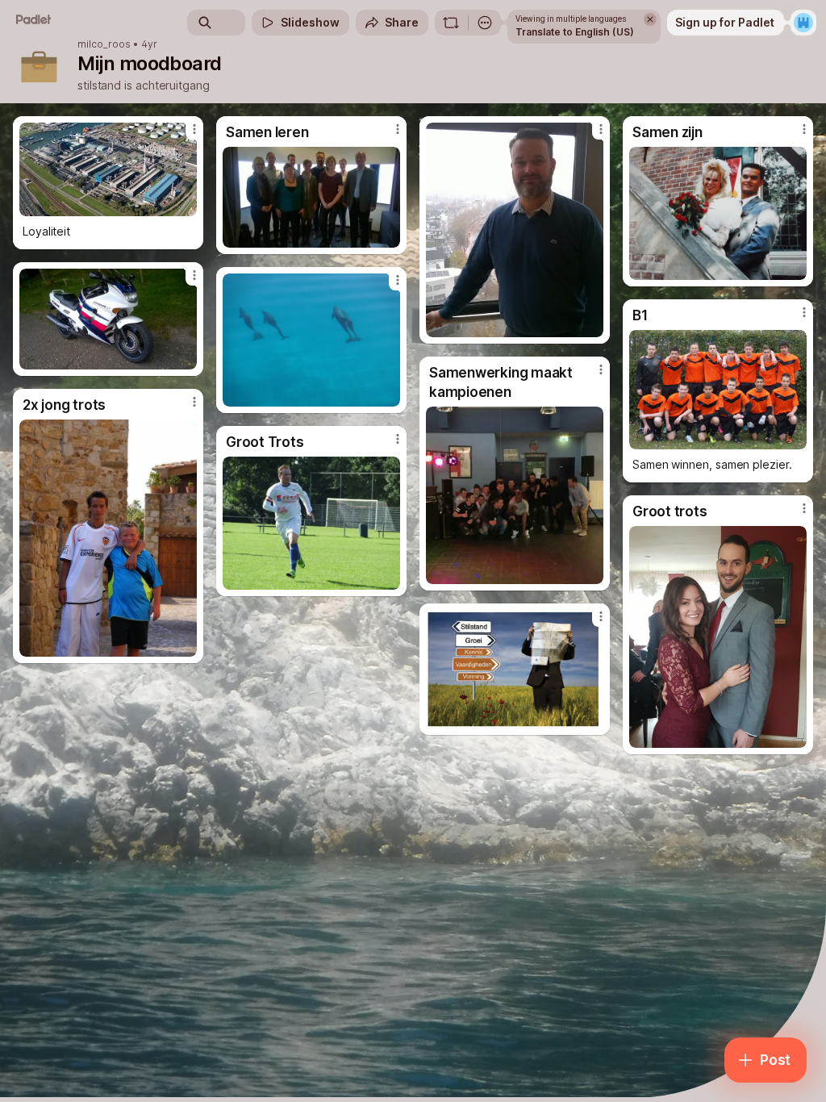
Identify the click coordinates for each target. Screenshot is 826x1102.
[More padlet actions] (485, 22)
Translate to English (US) (574, 32)
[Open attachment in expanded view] (108, 169)
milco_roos (104, 44)
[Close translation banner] (650, 19)
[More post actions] (184, 135)
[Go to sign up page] (803, 22)
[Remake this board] (451, 22)
